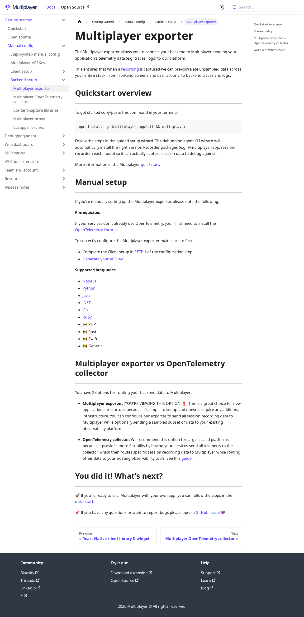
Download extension (129, 572)
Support (208, 572)
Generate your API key (103, 259)
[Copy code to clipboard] (236, 126)
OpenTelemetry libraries (97, 229)
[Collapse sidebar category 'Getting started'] (63, 20)
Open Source (73, 7)
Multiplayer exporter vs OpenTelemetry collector (271, 40)
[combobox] (264, 7)
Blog (205, 588)
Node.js (89, 281)
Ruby (87, 317)
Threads (27, 580)
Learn (206, 580)
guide (186, 458)
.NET (87, 302)
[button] (38, 71)
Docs (50, 7)
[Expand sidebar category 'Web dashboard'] (63, 144)
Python (89, 288)
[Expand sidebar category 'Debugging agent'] (63, 136)
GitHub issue (207, 512)
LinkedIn (28, 588)
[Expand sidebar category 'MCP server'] (63, 153)
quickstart (150, 164)
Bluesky (27, 572)
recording (130, 69)
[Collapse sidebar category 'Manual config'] (63, 45)
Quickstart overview (268, 24)
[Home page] (79, 21)
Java (86, 295)
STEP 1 (140, 251)
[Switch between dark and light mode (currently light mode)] (222, 7)
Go (85, 309)
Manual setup (263, 31)
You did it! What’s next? (270, 50)
